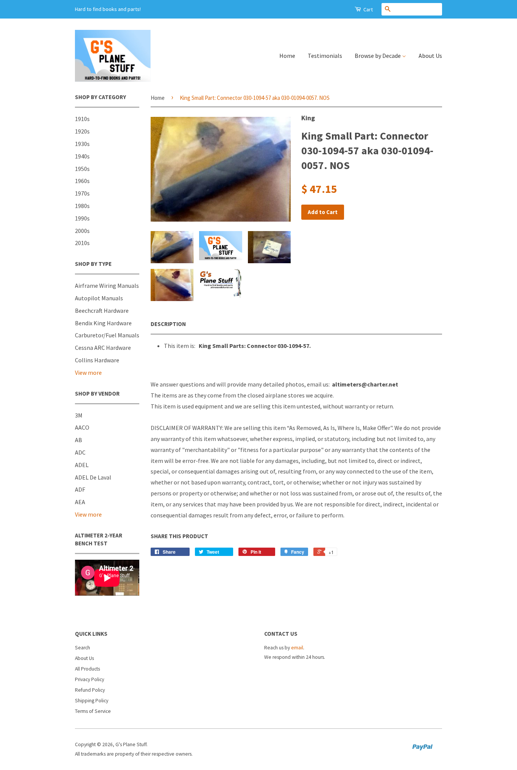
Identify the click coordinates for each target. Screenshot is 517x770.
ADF (80, 489)
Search (82, 647)
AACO (82, 427)
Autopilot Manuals (99, 298)
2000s (82, 230)
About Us (430, 55)
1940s (82, 156)
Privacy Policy (89, 679)
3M (79, 415)
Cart (367, 9)
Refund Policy (90, 690)
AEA (80, 502)
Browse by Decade (378, 55)
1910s (82, 119)
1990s (82, 218)
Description (168, 324)
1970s (82, 193)
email (297, 647)
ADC (80, 452)
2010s (82, 243)
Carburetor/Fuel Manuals (107, 335)
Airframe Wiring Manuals (107, 285)
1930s (82, 143)
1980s (82, 206)
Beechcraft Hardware (102, 310)
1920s (82, 131)
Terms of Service (93, 711)
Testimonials (325, 55)
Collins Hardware (97, 360)
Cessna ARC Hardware (103, 347)
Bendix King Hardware (103, 323)
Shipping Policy (91, 700)
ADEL (82, 465)
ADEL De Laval (93, 477)
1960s (82, 181)
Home (287, 55)
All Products (87, 669)
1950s (82, 168)
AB (78, 440)
